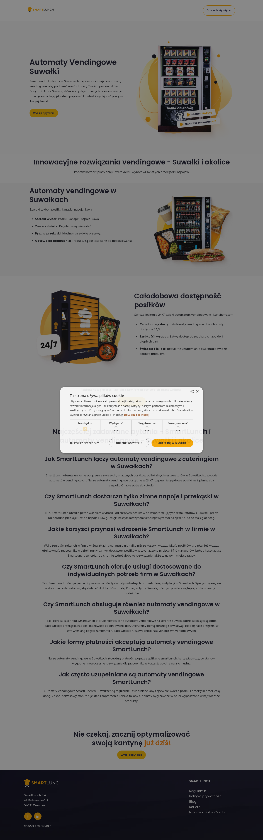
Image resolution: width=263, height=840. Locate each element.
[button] (84, 443)
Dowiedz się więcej (136, 414)
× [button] (197, 391)
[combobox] (192, 391)
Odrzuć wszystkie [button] (129, 443)
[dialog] (131, 420)
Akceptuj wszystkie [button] (172, 443)
